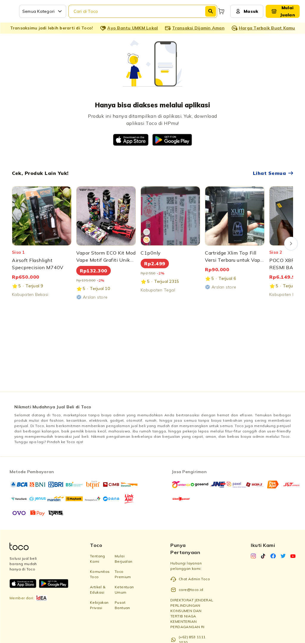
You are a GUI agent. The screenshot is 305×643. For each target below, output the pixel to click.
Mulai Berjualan (124, 559)
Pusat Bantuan (122, 605)
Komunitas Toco (100, 574)
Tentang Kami (97, 559)
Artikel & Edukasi (98, 590)
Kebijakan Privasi (99, 605)
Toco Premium (123, 574)
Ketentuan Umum (124, 590)
